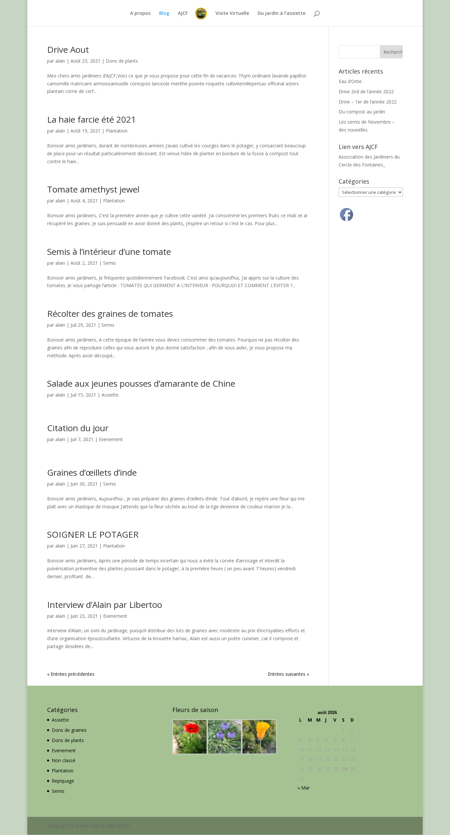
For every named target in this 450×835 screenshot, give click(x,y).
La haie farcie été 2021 (91, 119)
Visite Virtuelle (232, 13)
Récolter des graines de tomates (110, 313)
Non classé (63, 760)
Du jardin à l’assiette (281, 13)
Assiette (110, 395)
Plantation (116, 131)
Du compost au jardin (362, 111)
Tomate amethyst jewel (93, 189)
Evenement (111, 439)
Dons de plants (122, 61)
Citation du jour (77, 428)
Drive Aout (68, 49)
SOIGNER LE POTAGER (93, 534)
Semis (109, 263)
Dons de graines (69, 730)
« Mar (303, 788)
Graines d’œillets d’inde (92, 472)
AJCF (183, 13)
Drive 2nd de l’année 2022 (366, 91)
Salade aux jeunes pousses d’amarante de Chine (141, 383)
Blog (164, 13)
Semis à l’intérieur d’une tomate (109, 251)
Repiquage (63, 781)
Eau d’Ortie (350, 81)
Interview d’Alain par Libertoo (104, 605)
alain (60, 61)
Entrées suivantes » (288, 674)
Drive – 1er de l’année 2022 (368, 102)
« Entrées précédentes (71, 674)
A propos (140, 13)
